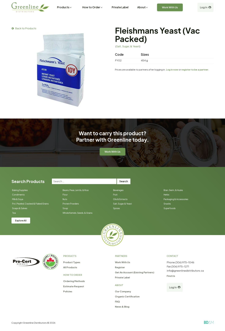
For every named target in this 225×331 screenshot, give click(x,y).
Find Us (171, 275)
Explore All (20, 220)
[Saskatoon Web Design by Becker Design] (209, 322)
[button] (64, 7)
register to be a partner (194, 69)
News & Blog (122, 306)
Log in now (172, 69)
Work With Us (170, 7)
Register (120, 267)
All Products (70, 267)
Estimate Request (73, 286)
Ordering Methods (74, 281)
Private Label (120, 7)
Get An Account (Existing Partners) (134, 272)
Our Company (123, 291)
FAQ (117, 301)
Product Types (71, 262)
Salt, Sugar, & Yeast (127, 46)
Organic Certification (127, 296)
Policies (67, 291)
